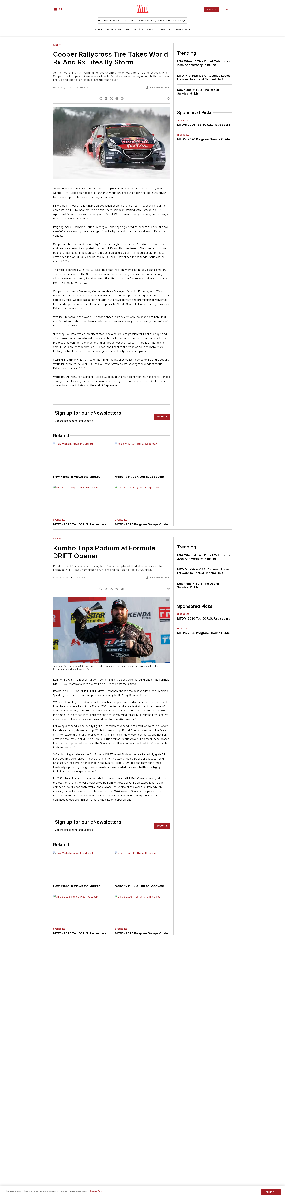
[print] (168, 98)
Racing (57, 45)
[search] (61, 9)
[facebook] (100, 98)
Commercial (114, 29)
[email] (122, 98)
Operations (183, 29)
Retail (98, 29)
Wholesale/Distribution (140, 29)
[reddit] (116, 98)
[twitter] (111, 98)
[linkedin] (106, 98)
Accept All (270, 1192)
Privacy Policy (96, 1191)
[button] (55, 9)
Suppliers (165, 29)
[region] (142, 1192)
